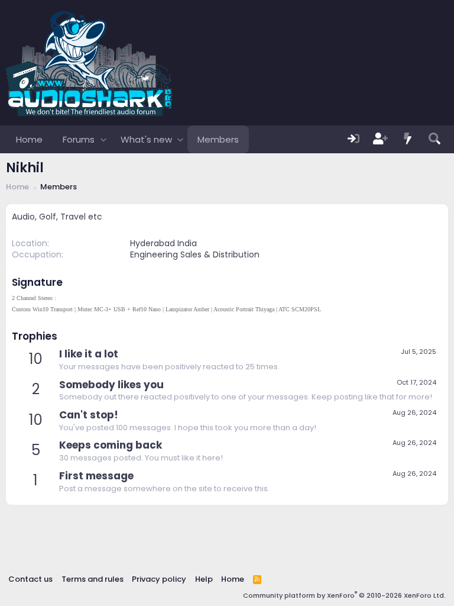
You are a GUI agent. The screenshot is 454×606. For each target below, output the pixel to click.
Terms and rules (92, 579)
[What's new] (407, 139)
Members (218, 139)
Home (29, 139)
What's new (146, 139)
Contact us (30, 579)
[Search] (434, 139)
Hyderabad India (163, 243)
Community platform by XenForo (344, 595)
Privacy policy (159, 579)
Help (204, 579)
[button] (103, 139)
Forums (79, 139)
